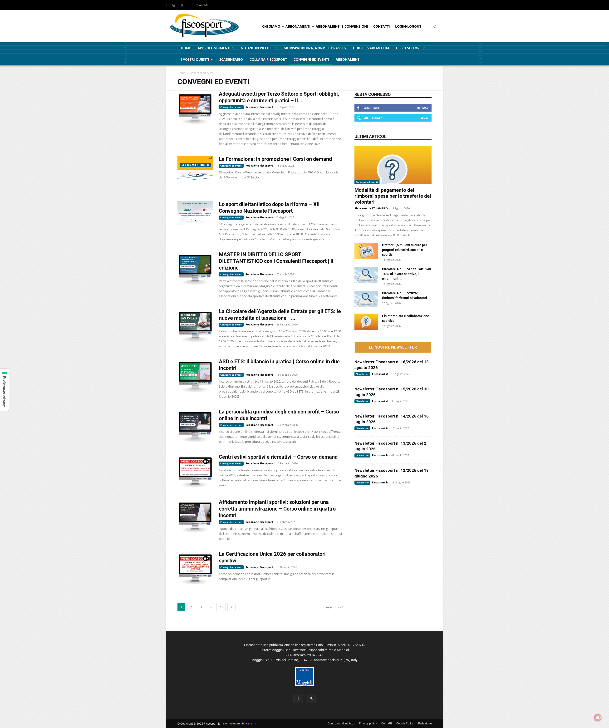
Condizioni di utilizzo (341, 723)
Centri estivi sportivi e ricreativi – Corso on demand (278, 457)
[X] (181, 5)
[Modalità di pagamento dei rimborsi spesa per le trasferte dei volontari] (393, 165)
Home (181, 73)
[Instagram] (174, 5)
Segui (424, 117)
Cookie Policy (405, 723)
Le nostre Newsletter (393, 347)
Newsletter (362, 374)
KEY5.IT (251, 723)
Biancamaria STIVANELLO (371, 208)
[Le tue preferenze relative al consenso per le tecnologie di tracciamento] (4, 390)
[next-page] (231, 607)
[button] (435, 26)
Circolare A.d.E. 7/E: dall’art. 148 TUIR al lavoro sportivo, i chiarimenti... (406, 273)
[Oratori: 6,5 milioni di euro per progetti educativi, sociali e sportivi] (366, 251)
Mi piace (422, 107)
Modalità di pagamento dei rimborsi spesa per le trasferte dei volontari (392, 196)
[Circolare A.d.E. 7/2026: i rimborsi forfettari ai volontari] (366, 299)
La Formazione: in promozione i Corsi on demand (275, 159)
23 (221, 607)
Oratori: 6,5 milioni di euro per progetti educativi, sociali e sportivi (404, 249)
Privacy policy (368, 723)
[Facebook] (166, 5)
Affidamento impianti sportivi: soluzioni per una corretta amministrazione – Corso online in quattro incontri (277, 508)
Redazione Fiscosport (259, 107)
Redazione (425, 723)
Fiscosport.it (380, 374)
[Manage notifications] (598, 717)
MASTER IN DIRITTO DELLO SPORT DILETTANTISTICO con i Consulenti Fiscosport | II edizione (276, 261)
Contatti (386, 723)
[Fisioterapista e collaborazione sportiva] (366, 322)
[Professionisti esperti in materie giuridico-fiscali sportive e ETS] (204, 26)
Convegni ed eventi (231, 107)
